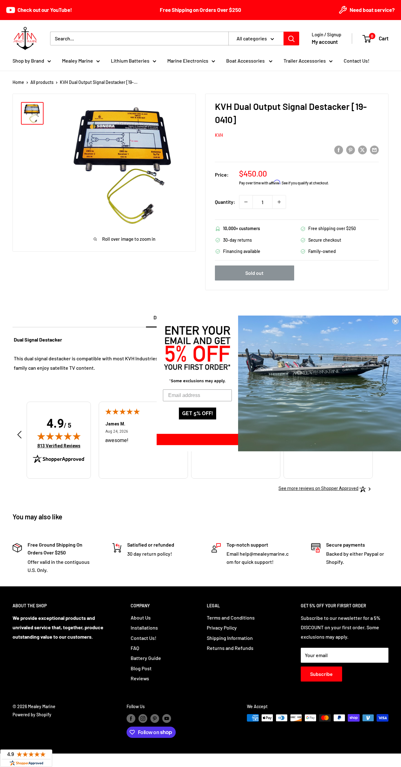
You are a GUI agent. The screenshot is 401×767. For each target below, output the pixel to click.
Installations (144, 628)
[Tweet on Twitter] (362, 149)
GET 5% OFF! (197, 413)
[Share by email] (374, 149)
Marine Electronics (187, 61)
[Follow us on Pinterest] (154, 718)
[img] (59, 436)
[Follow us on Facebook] (131, 718)
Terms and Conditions (231, 617)
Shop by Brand (28, 61)
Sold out (254, 273)
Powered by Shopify (32, 714)
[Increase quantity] (279, 201)
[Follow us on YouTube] (166, 718)
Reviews (140, 678)
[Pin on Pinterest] (350, 149)
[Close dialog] (395, 321)
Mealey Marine (77, 61)
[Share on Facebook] (338, 149)
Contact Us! (356, 61)
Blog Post (141, 668)
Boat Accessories (246, 61)
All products (42, 82)
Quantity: (225, 202)
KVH (219, 135)
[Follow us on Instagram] (142, 718)
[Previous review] (19, 436)
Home (18, 82)
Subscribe (321, 674)
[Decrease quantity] (246, 201)
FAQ (135, 648)
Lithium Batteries (130, 61)
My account (325, 42)
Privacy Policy (222, 628)
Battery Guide (146, 658)
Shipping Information (230, 638)
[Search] (291, 38)
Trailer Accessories (305, 61)
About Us (141, 617)
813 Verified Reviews (59, 445)
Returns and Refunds (230, 648)
